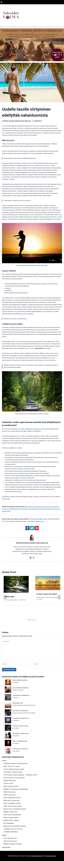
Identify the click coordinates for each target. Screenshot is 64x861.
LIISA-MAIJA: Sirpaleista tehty (12, 772)
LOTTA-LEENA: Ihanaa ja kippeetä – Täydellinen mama (20, 775)
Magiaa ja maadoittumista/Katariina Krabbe (24, 705)
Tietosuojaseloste (50, 856)
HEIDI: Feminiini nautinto (11, 786)
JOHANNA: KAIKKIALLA (10, 832)
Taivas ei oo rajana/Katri (12, 600)
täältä (8, 499)
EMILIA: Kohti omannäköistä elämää (14, 809)
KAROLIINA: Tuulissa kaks (11, 800)
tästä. (45, 519)
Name (5, 664)
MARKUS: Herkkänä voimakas (12, 844)
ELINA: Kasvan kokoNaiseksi (12, 814)
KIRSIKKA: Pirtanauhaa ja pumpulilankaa (15, 789)
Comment (6, 641)
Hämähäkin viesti (17, 703)
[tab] (28, 619)
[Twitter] (32, 528)
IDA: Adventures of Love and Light (14, 778)
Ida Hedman (17, 751)
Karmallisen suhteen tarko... (21, 733)
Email (36, 664)
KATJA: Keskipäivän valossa (12, 797)
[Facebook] (27, 528)
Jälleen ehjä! (9, 597)
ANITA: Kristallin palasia (10, 817)
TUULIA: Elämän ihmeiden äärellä (13, 769)
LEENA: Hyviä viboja (9, 792)
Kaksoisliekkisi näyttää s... (20, 680)
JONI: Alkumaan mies (10, 838)
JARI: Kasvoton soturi (10, 841)
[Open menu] (1, 2)
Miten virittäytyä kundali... (20, 741)
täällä (30, 496)
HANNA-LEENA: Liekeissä (11, 820)
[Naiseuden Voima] (11, 15)
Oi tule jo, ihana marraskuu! (46, 594)
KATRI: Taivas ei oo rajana (11, 766)
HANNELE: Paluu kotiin (10, 812)
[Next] (59, 597)
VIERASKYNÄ (6, 847)
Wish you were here (18, 690)
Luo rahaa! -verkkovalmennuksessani (29, 429)
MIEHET (4, 835)
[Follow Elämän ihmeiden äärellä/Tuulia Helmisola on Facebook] (30, 557)
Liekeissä (16, 682)
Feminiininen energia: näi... (20, 749)
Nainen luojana (32, 506)
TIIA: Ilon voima (8, 783)
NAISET (4, 760)
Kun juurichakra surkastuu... (21, 688)
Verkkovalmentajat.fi (37, 856)
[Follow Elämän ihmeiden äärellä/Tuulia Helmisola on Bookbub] (33, 557)
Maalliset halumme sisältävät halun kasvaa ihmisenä (26, 509)
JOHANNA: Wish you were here (13, 829)
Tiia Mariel (16, 720)
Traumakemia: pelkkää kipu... (21, 695)
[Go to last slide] (4, 597)
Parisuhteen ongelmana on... (21, 718)
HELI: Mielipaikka (8, 823)
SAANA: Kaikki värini (9, 780)
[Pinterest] (36, 528)
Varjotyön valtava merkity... (20, 726)
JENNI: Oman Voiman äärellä (12, 806)
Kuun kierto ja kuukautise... (20, 710)
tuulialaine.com (39, 521)
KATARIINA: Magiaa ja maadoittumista (15, 763)
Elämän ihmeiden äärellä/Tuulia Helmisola (17, 121)
